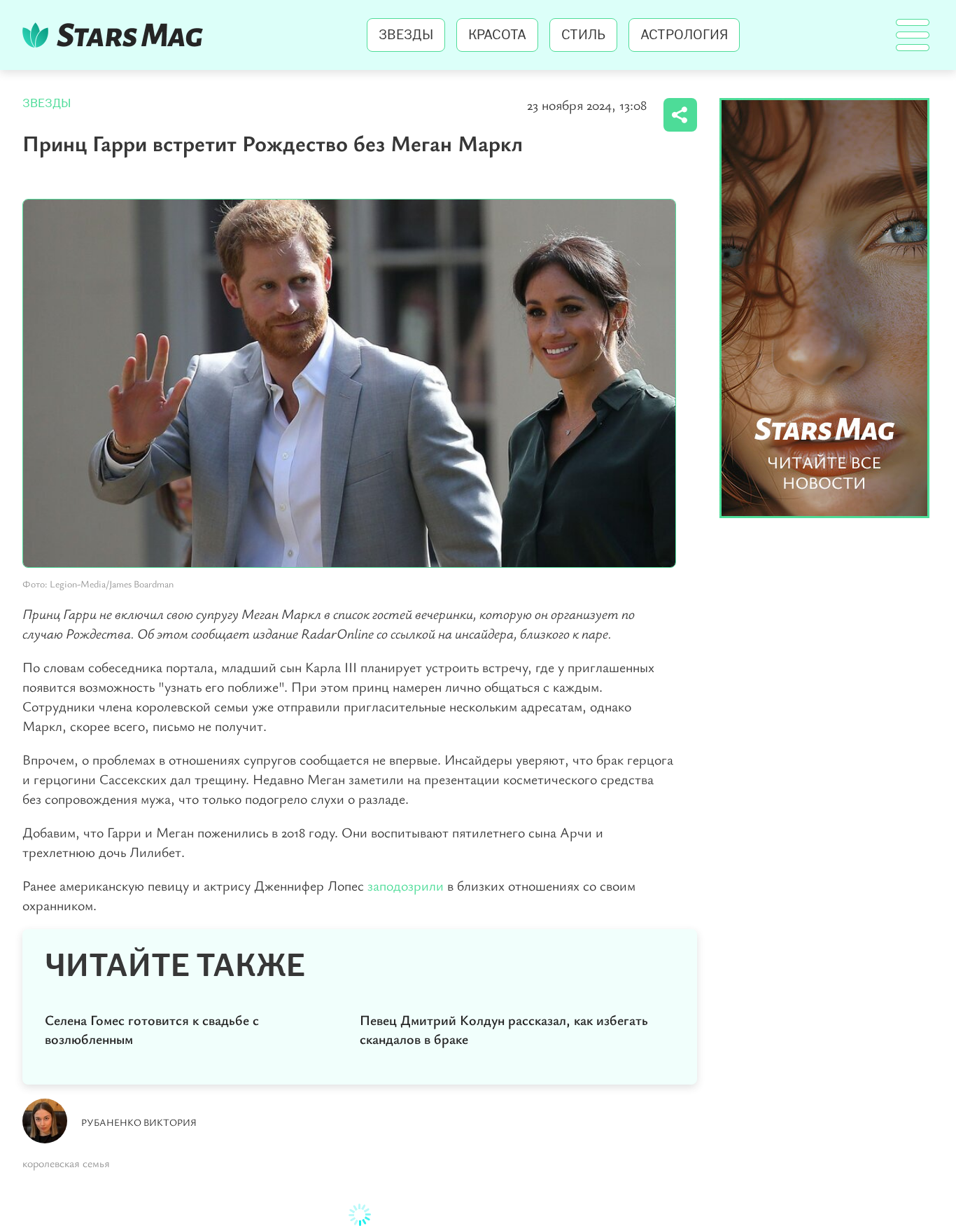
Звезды (406, 35)
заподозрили (405, 885)
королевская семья (66, 1163)
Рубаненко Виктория (139, 1122)
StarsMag (116, 35)
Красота (497, 35)
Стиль (583, 35)
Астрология (684, 35)
